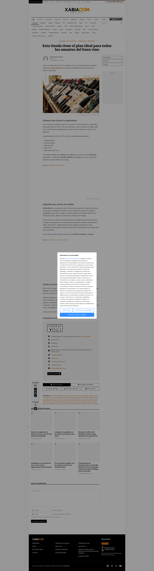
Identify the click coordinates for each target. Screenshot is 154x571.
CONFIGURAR (66, 310)
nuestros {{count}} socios (73, 258)
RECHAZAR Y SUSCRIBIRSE (83, 310)
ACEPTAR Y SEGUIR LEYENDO (77, 315)
